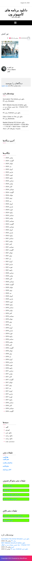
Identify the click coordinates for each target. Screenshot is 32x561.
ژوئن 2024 (9, 198)
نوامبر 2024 (9, 184)
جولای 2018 (9, 351)
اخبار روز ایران (7, 469)
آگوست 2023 (10, 224)
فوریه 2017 (9, 397)
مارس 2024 (9, 207)
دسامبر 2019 (9, 307)
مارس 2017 (9, 394)
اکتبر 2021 (9, 244)
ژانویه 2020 (9, 304)
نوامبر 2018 (9, 342)
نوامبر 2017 (9, 374)
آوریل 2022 (9, 230)
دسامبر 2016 (9, 402)
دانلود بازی (9, 433)
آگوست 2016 (9, 411)
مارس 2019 (9, 330)
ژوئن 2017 (9, 385)
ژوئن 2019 (9, 322)
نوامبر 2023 (9, 218)
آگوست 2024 (10, 192)
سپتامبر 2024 (10, 189)
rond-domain (24, 38)
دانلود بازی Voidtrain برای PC (11, 113)
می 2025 (8, 166)
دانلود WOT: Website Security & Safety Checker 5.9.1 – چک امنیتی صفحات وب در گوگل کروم (15, 107)
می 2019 (8, 325)
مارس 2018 (9, 362)
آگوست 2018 (9, 348)
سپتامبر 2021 (10, 247)
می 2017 (8, 388)
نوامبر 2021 (9, 241)
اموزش (8, 430)
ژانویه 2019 (9, 336)
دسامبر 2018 (9, 339)
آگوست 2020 (10, 284)
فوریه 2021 (9, 267)
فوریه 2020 (9, 302)
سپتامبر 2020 (10, 281)
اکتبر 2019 (9, 313)
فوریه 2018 (9, 365)
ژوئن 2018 (9, 353)
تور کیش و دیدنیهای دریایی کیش (11, 69)
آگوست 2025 (10, 160)
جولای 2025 (9, 163)
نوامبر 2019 (9, 310)
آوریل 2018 (9, 359)
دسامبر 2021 (9, 238)
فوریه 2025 (9, 175)
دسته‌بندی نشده (10, 441)
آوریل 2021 (9, 261)
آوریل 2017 (9, 391)
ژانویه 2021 (9, 270)
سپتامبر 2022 (10, 227)
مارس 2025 (9, 172)
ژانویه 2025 (9, 178)
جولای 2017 (9, 382)
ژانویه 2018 (9, 368)
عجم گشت (6, 459)
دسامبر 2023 (10, 215)
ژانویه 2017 (9, 400)
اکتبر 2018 (9, 345)
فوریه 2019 (9, 333)
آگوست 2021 (9, 250)
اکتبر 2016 (9, 405)
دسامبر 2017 (9, 371)
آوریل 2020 (9, 296)
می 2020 (8, 293)
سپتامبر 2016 (10, 408)
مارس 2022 (9, 232)
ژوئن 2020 (9, 290)
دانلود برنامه (9, 436)
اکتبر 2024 (9, 186)
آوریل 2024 (9, 204)
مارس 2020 (9, 299)
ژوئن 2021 (9, 256)
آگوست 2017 (9, 379)
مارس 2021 (9, 264)
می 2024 (8, 201)
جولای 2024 (9, 195)
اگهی (7, 427)
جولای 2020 (9, 287)
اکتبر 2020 (9, 279)
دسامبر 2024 (10, 181)
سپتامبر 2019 (10, 316)
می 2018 (8, 356)
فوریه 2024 (9, 209)
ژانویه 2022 (9, 235)
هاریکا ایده (6, 466)
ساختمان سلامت (7, 463)
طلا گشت (5, 457)
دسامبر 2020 (10, 273)
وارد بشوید (5, 85)
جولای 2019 (9, 319)
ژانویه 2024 (9, 212)
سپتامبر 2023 (10, 221)
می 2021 (8, 258)
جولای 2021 (9, 253)
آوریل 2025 (9, 169)
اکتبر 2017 (9, 377)
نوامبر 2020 (9, 276)
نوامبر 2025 (9, 158)
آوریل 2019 (9, 328)
